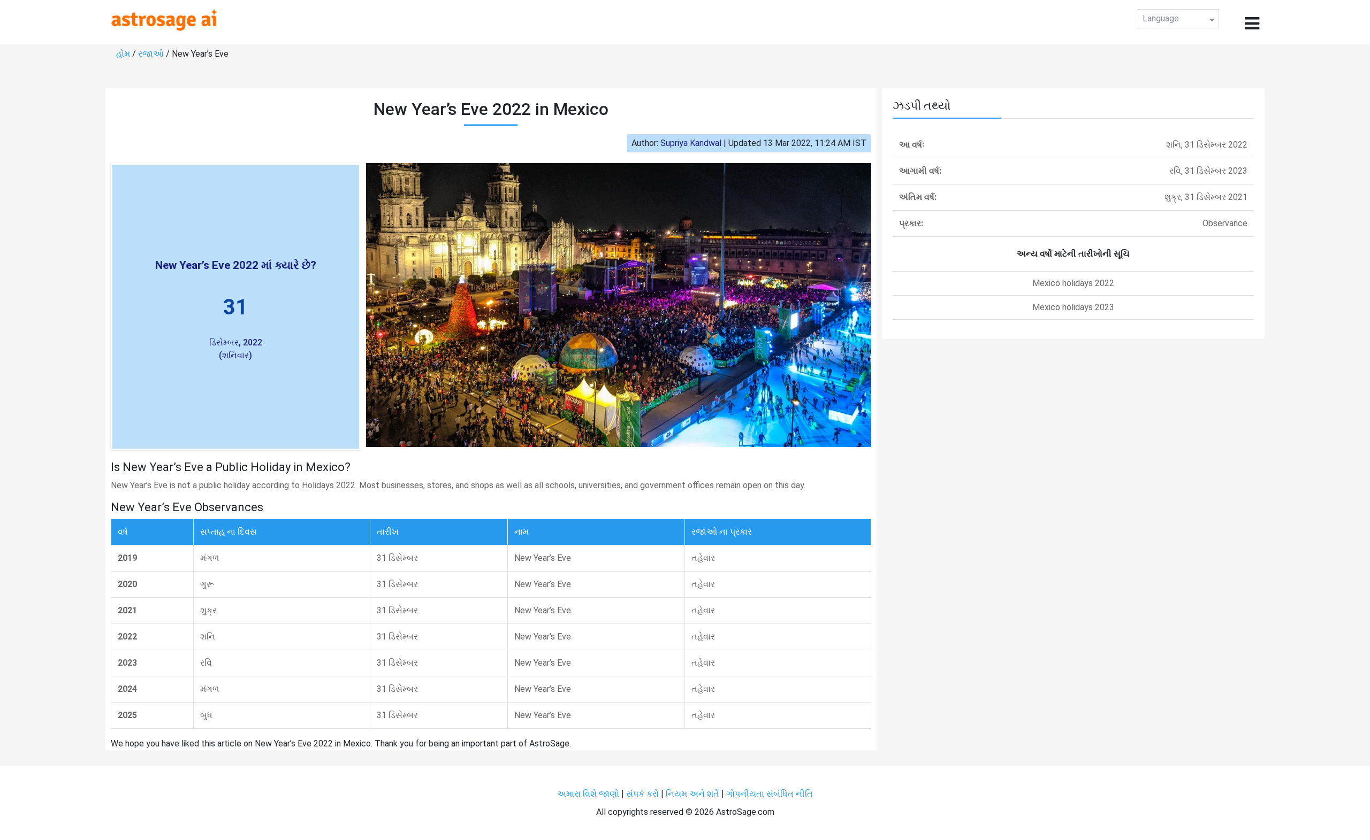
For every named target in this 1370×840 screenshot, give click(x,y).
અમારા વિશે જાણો (588, 794)
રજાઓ (151, 54)
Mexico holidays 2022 (1073, 283)
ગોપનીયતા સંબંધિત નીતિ (769, 794)
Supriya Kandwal (690, 143)
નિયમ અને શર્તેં (692, 794)
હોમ (123, 54)
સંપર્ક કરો (643, 794)
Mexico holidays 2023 (1073, 307)
